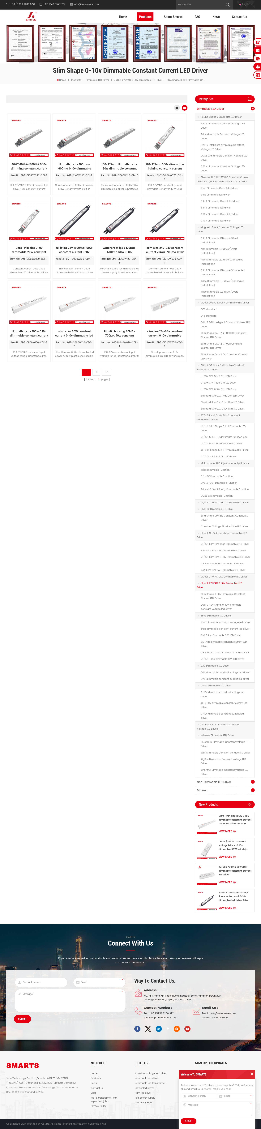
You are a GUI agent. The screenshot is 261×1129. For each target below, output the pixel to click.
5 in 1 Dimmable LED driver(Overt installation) (219, 240)
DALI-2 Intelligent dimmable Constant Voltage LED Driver (222, 147)
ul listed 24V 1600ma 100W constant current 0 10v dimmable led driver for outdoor (74, 250)
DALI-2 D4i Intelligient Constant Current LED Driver (225, 324)
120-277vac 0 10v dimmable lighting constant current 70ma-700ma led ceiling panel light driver (165, 166)
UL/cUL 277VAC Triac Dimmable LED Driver (224, 502)
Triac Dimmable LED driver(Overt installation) (219, 294)
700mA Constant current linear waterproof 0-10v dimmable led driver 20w (233, 896)
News (216, 16)
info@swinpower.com (86, 4)
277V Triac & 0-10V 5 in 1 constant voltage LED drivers (218, 418)
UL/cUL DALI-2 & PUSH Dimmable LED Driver (225, 303)
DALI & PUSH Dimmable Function (219, 483)
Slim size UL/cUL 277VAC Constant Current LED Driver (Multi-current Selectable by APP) (223, 179)
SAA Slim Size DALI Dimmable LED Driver (223, 570)
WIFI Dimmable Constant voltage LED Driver (225, 753)
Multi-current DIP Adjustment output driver (225, 463)
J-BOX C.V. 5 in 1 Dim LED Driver (219, 376)
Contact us (97, 1088)
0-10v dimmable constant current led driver (222, 716)
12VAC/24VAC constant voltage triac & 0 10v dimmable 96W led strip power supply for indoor (233, 845)
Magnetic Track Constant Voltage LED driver (220, 230)
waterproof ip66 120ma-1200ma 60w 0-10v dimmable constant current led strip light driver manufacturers (120, 250)
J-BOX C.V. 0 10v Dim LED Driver (219, 389)
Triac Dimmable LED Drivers (216, 616)
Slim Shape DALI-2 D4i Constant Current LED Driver (224, 357)
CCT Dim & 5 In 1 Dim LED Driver (219, 456)
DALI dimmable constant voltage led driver (225, 672)
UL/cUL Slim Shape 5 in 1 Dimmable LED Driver (223, 428)
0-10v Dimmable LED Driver (216, 686)
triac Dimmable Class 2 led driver (220, 188)
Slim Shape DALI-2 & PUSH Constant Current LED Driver (221, 346)
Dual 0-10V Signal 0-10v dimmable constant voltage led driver (221, 607)
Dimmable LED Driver (97, 80)
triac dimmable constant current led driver (225, 629)
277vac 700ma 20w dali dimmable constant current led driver (235, 871)
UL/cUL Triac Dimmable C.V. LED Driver (222, 659)
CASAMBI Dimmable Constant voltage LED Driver (224, 772)
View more (225, 831)
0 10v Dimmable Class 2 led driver (220, 214)
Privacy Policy (98, 1106)
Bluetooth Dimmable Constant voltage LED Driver (225, 744)
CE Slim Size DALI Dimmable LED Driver (222, 563)
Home (123, 16)
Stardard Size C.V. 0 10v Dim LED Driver (222, 409)
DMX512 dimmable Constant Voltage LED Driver (224, 158)
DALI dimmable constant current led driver (225, 679)
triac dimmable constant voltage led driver (225, 622)
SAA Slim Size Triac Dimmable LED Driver (223, 550)
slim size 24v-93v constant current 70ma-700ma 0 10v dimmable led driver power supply (165, 250)
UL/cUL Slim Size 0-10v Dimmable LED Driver (225, 557)
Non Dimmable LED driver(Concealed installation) (222, 262)
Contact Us (239, 16)
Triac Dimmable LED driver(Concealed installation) (222, 283)
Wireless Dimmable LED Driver (217, 735)
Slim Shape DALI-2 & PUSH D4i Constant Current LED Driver (223, 335)
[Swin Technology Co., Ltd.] (30, 16)
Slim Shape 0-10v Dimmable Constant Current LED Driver (223, 596)
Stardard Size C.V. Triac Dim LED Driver (222, 396)
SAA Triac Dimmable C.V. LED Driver (221, 635)
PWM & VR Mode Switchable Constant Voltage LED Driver (220, 367)
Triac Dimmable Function (215, 470)
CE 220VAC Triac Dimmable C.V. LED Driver (225, 653)
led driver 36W (143, 1103)
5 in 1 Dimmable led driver (216, 208)
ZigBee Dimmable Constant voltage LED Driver (223, 761)
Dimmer (202, 790)
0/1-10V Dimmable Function (217, 476)
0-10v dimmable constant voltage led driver (222, 694)
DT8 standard (208, 316)
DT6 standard (208, 309)
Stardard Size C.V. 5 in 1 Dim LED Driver (222, 402)
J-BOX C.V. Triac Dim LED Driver (218, 383)
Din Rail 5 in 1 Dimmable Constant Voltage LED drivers (218, 727)
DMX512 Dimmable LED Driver (217, 509)
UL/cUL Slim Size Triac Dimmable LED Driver (225, 544)
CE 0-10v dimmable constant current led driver (224, 705)
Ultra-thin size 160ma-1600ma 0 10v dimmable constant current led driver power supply (74, 166)
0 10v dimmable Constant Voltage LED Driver (223, 169)
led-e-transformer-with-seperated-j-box (105, 1099)
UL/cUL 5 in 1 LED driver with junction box (224, 437)
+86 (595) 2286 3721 (161, 1013)
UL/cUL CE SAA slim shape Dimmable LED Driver (222, 535)
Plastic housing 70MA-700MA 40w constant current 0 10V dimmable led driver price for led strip (119, 333)
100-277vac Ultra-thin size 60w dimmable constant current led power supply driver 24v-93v (119, 166)
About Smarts (173, 16)
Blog (93, 1093)
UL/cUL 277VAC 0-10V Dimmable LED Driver (137, 80)
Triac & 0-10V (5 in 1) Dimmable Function (225, 489)
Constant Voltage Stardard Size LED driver (224, 526)
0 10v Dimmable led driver (216, 221)
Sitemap (94, 1124)
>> (106, 372)
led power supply (145, 1098)
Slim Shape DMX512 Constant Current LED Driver (224, 518)
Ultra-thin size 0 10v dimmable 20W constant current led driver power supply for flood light (29, 250)
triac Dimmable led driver (215, 195)
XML (104, 1124)
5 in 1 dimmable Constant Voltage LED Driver (223, 126)
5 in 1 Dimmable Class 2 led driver (220, 201)
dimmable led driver (146, 1078)
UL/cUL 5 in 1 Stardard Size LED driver (221, 443)
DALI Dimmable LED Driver (215, 666)
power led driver (144, 1088)
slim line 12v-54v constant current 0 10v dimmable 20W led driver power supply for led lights (165, 333)
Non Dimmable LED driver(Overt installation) (219, 251)
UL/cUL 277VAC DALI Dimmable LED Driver (224, 577)
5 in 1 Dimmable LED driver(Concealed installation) (223, 273)
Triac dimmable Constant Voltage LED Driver (222, 136)
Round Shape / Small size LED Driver (221, 117)
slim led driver (143, 1093)
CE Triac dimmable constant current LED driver (224, 644)
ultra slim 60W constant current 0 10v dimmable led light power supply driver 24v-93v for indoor (74, 333)
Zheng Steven (220, 1018)
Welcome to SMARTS (194, 1074)
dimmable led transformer (150, 1083)
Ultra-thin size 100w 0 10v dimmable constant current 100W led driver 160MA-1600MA (235, 820)
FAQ (197, 16)
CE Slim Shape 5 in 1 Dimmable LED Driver (224, 450)
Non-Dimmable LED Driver (214, 782)
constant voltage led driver (150, 1073)
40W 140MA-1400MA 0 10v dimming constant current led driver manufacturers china (29, 166)
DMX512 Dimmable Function (217, 496)
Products (145, 16)
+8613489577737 (168, 1018)
